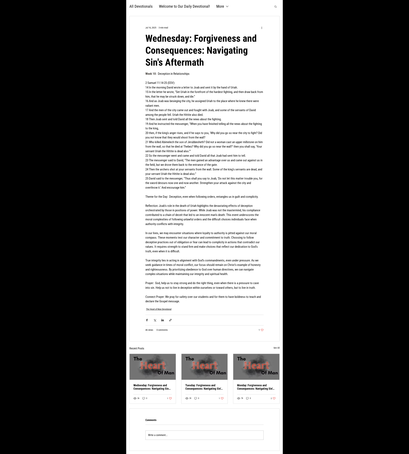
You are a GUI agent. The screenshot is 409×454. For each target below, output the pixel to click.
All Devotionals (141, 6)
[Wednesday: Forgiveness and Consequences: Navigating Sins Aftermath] (153, 367)
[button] (275, 6)
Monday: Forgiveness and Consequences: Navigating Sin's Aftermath (255, 387)
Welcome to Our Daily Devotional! (184, 6)
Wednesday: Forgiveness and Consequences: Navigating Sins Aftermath (151, 387)
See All (277, 348)
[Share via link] (170, 320)
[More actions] (262, 28)
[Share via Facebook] (146, 320)
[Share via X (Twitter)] (154, 320)
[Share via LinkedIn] (162, 320)
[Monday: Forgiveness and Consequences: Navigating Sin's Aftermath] (256, 367)
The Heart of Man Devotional (158, 309)
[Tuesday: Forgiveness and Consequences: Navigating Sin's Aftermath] (204, 367)
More (220, 6)
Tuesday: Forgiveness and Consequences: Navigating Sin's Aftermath (203, 387)
